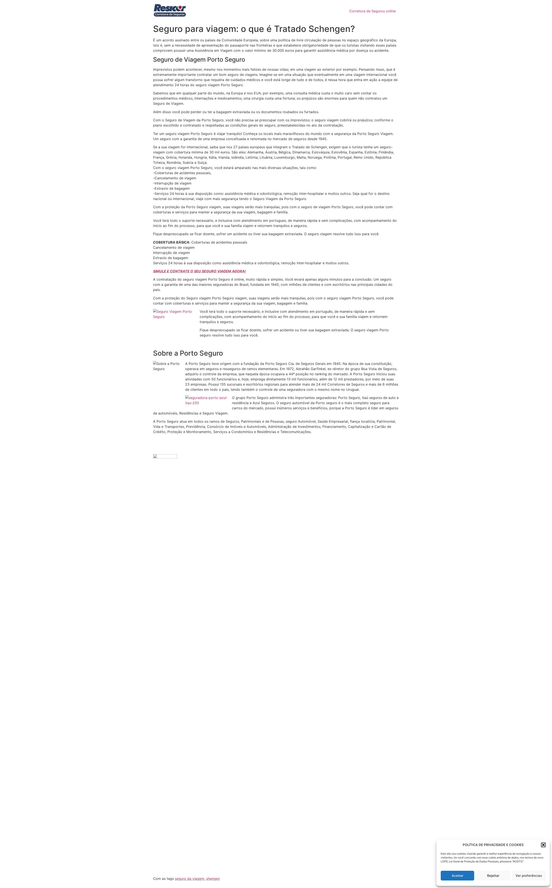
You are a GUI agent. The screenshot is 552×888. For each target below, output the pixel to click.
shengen (213, 878)
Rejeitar (493, 876)
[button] (543, 845)
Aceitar (457, 876)
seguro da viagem (189, 878)
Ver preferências (529, 876)
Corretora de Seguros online (372, 11)
